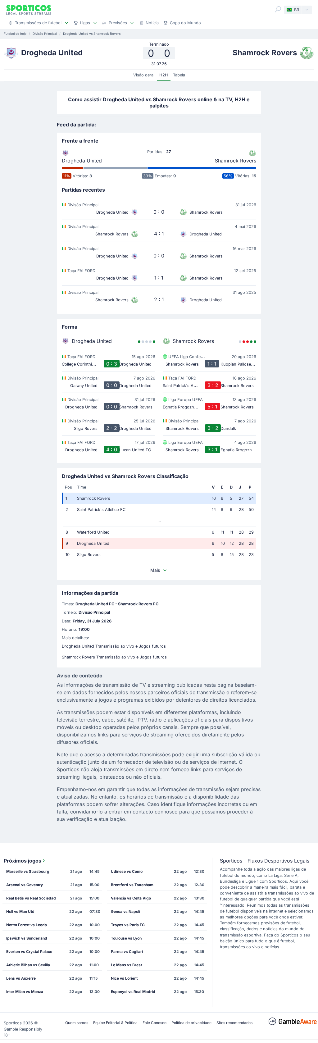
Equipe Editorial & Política (115, 1022)
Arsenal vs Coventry (24, 884)
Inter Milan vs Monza (24, 991)
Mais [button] (155, 570)
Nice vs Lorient (124, 978)
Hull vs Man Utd (20, 911)
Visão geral (143, 75)
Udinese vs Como (127, 871)
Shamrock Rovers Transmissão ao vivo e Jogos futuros (114, 657)
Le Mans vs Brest (126, 965)
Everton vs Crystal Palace (29, 951)
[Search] (278, 9)
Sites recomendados (234, 1022)
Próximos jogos (22, 861)
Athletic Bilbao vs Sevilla (28, 965)
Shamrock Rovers (235, 160)
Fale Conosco (154, 1022)
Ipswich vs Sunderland (26, 938)
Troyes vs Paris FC (128, 924)
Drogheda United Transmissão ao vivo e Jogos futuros (114, 646)
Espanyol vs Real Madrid (133, 991)
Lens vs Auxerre (21, 978)
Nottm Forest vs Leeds (26, 924)
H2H (163, 75)
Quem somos (76, 1022)
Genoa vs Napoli (125, 911)
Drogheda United (82, 160)
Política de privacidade (191, 1022)
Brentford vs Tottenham (132, 884)
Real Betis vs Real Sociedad (31, 898)
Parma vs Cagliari (127, 951)
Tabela (179, 75)
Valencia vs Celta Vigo (131, 898)
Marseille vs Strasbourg (27, 871)
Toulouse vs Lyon (126, 938)
